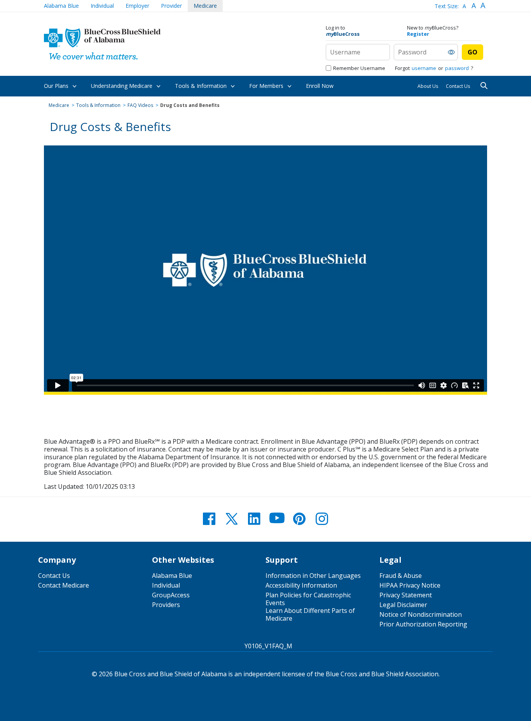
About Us (427, 86)
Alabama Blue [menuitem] (172, 575)
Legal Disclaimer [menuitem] (403, 604)
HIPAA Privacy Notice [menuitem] (409, 585)
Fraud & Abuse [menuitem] (400, 575)
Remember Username (359, 68)
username (424, 68)
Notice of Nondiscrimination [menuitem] (420, 614)
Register (418, 33)
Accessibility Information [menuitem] (301, 585)
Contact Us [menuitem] (54, 575)
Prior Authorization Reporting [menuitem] (423, 624)
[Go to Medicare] (102, 44)
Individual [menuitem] (166, 585)
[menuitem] (61, 6)
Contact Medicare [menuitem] (63, 585)
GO (472, 52)
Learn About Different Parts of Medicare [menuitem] (310, 614)
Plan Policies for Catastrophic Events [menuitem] (308, 599)
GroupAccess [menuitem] (171, 595)
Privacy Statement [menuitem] (405, 595)
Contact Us (458, 86)
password (457, 68)
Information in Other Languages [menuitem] (313, 575)
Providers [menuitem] (166, 604)
